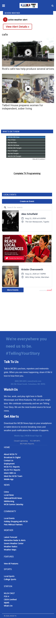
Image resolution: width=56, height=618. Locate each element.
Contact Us (8, 460)
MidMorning (9, 501)
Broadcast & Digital (12, 457)
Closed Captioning (21, 441)
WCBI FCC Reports (12, 466)
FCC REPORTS (35, 441)
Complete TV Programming (27, 173)
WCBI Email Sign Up (33, 436)
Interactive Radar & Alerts (15, 540)
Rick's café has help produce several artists (28, 68)
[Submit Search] (52, 6)
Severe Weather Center (13, 543)
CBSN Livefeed (10, 599)
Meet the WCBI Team (13, 476)
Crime (6, 492)
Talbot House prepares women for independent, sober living (22, 107)
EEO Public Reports (27, 444)
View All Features (11, 563)
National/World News (13, 498)
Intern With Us (10, 473)
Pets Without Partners (13, 524)
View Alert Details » (17, 26)
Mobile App (19, 436)
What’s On (8, 605)
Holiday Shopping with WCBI (16, 521)
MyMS (6, 602)
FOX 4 (6, 596)
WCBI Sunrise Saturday (13, 504)
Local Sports (9, 576)
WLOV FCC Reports (12, 470)
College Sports (10, 579)
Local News (9, 495)
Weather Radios (10, 546)
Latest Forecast (10, 537)
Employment (9, 463)
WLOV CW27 (9, 593)
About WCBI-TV (10, 454)
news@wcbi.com (34, 381)
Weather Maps (10, 549)
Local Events (9, 518)
